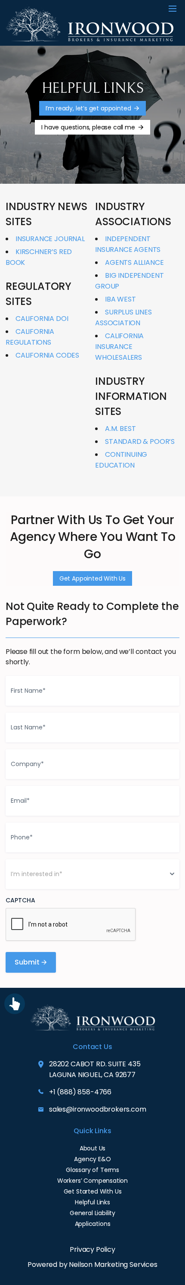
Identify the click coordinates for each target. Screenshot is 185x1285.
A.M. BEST (120, 429)
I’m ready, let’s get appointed (88, 108)
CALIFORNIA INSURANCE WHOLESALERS (119, 346)
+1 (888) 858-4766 (80, 1092)
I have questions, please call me (88, 127)
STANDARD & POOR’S (140, 441)
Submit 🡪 (31, 962)
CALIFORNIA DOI (41, 319)
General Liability (92, 1213)
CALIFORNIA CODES (47, 355)
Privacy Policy (92, 1249)
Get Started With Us (93, 1191)
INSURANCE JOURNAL (50, 239)
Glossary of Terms (92, 1170)
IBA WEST (120, 299)
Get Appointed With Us (92, 578)
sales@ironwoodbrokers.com (97, 1109)
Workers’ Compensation (92, 1180)
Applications (93, 1223)
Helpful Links (92, 1202)
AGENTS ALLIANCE (134, 262)
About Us (93, 1148)
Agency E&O (92, 1159)
